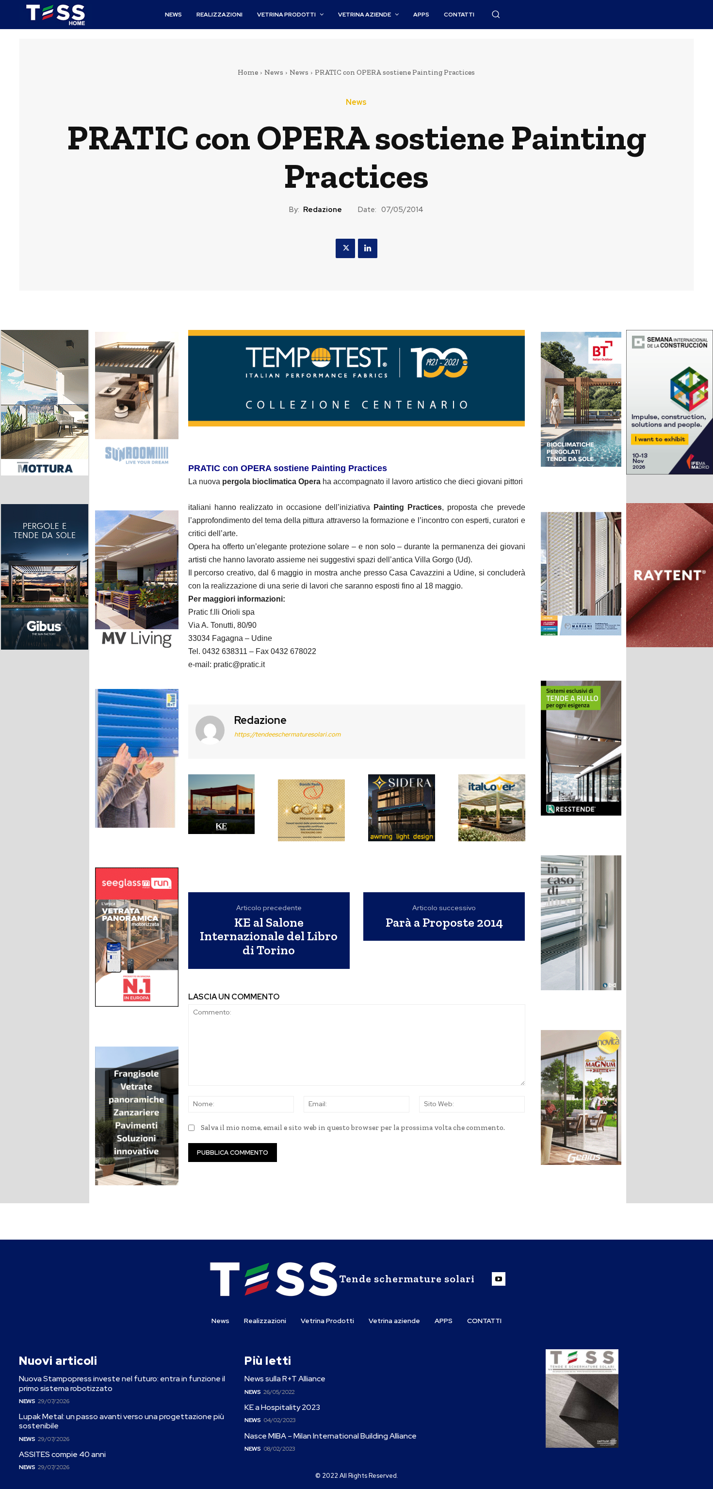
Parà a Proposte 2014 (444, 923)
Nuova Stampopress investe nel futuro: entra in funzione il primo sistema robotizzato (122, 1383)
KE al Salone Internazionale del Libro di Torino (269, 936)
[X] (345, 248)
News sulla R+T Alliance (284, 1379)
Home (248, 72)
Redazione (322, 209)
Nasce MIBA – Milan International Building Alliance (330, 1436)
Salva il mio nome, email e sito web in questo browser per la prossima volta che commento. (353, 1127)
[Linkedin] (367, 248)
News (273, 72)
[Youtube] (498, 1279)
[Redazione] (210, 730)
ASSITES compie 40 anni (62, 1454)
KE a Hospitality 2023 (282, 1407)
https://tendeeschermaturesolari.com (287, 734)
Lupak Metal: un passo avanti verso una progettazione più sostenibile (121, 1421)
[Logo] (55, 15)
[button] (495, 14)
